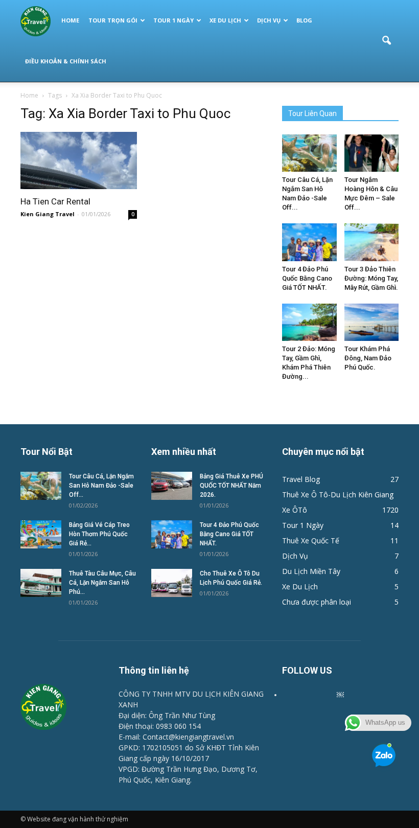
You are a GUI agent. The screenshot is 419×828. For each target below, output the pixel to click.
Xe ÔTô (294, 510)
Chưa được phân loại (316, 602)
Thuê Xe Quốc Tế (310, 540)
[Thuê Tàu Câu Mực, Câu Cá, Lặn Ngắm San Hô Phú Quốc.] (40, 583)
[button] (386, 41)
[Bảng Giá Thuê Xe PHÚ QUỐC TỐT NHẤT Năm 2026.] (171, 486)
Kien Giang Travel (47, 214)
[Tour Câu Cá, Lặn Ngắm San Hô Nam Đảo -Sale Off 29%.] (309, 153)
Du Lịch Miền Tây (311, 571)
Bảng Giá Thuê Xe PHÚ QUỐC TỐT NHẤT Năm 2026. (231, 485)
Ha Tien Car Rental (55, 201)
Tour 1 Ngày (173, 20)
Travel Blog (301, 479)
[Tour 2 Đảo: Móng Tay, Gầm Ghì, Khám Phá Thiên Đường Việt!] (309, 322)
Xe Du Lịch (225, 20)
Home (70, 20)
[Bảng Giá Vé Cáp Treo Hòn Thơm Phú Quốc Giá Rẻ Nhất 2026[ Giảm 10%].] (40, 534)
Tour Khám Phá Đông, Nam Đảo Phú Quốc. (367, 358)
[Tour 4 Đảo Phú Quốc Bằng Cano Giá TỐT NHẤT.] (309, 242)
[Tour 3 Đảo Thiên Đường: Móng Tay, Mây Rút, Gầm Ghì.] (371, 242)
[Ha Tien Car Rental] (78, 160)
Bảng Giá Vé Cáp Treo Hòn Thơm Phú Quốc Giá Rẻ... (99, 534)
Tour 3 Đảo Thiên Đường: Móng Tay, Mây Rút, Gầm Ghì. (371, 278)
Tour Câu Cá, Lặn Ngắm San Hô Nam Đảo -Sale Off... (101, 485)
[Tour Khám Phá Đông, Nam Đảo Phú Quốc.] (371, 322)
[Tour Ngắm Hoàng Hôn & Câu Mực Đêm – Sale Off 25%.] (371, 153)
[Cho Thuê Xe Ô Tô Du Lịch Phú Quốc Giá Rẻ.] (171, 583)
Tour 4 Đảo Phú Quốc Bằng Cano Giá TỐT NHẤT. (307, 278)
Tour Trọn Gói (112, 20)
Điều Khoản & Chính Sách (65, 61)
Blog (304, 20)
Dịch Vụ (269, 20)
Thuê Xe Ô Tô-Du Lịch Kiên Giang (337, 494)
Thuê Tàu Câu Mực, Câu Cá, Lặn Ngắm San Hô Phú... (102, 582)
